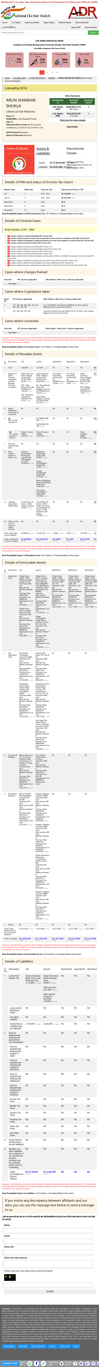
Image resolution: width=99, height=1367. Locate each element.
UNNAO (51, 78)
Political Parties (64, 22)
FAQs (76, 1346)
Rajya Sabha (48, 22)
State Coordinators (38, 1346)
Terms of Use (64, 1346)
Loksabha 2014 (19, 78)
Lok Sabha (15, 22)
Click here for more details (72, 120)
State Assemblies (32, 22)
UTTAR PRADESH (37, 78)
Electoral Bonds (82, 22)
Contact (52, 1346)
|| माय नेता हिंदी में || (9, 27)
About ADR (76, 27)
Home (4, 22)
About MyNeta (91, 27)
